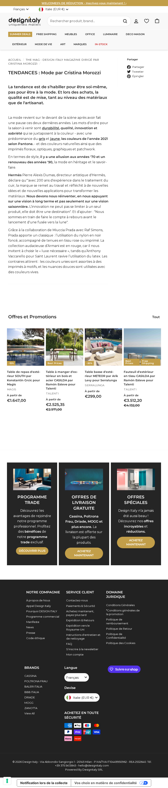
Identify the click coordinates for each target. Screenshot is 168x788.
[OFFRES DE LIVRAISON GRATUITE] (84, 479)
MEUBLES (71, 34)
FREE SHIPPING (46, 34)
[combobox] (89, 21)
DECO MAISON (135, 34)
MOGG (28, 702)
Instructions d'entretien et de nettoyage (83, 636)
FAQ (69, 643)
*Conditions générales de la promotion (123, 612)
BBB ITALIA (31, 692)
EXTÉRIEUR (19, 44)
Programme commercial (42, 616)
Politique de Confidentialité (116, 635)
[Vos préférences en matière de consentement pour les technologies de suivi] (7, 781)
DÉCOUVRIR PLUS (32, 551)
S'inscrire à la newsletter (82, 649)
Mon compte (75, 654)
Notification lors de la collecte (44, 783)
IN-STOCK (101, 44)
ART (62, 44)
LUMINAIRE (110, 34)
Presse (30, 632)
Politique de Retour (119, 628)
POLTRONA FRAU (36, 681)
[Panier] (157, 21)
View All (29, 713)
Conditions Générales (120, 605)
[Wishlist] (146, 21)
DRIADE (29, 697)
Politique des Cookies (120, 643)
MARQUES (80, 44)
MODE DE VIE (43, 44)
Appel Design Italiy (38, 606)
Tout (156, 317)
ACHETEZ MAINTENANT (84, 553)
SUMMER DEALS (20, 34)
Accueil (14, 59)
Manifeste (32, 622)
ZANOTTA (30, 708)
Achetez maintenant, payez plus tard (80, 613)
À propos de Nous (38, 600)
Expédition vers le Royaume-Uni (78, 627)
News (30, 627)
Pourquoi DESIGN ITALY (41, 611)
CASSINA (30, 675)
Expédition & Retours (80, 620)
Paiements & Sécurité (80, 606)
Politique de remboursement (117, 621)
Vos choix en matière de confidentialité (105, 783)
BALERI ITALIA (33, 686)
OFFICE (90, 34)
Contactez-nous (77, 600)
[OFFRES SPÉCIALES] (136, 479)
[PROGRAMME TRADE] (32, 479)
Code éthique (35, 638)
